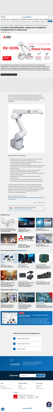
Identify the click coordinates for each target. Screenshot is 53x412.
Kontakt (2, 385)
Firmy (5, 21)
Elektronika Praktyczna (40, 388)
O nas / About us (4, 387)
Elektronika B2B (39, 385)
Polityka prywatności (22, 388)
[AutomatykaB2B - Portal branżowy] (27, 408)
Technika (33, 21)
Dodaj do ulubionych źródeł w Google (8, 74)
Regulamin (20, 385)
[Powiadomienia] (2, 409)
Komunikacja (30, 19)
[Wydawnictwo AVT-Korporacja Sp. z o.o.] (15, 397)
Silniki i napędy (3, 19)
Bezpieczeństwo (36, 19)
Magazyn (47, 21)
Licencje (19, 387)
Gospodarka (13, 21)
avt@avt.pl (37, 396)
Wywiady (28, 21)
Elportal (37, 387)
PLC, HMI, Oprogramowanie (14, 19)
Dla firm (50, 21)
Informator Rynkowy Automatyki (6, 388)
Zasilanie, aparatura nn (23, 19)
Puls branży (37, 21)
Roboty (8, 19)
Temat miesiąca (19, 21)
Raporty (24, 21)
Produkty (8, 21)
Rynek (2, 21)
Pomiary (41, 19)
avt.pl (36, 397)
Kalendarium (42, 21)
